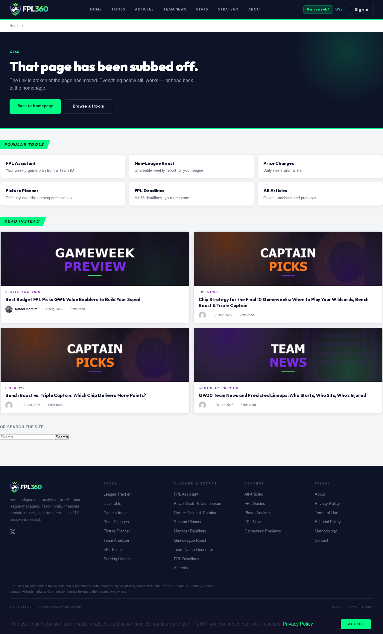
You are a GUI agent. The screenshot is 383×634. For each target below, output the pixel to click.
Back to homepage (35, 106)
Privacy (335, 607)
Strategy (228, 9)
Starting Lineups (118, 559)
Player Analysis (257, 513)
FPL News (253, 522)
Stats (202, 9)
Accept (356, 624)
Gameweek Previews (262, 531)
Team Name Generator (193, 549)
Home (96, 9)
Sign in (361, 9)
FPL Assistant (186, 494)
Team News (174, 9)
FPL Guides (254, 503)
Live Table (112, 503)
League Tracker (117, 494)
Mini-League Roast (190, 540)
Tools (118, 9)
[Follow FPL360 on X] (13, 533)
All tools (181, 568)
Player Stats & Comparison (197, 503)
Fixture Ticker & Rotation (195, 513)
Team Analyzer (116, 540)
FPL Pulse (113, 549)
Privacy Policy (327, 503)
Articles (144, 9)
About (255, 9)
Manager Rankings (190, 531)
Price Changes (116, 522)
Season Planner (187, 522)
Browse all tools (88, 106)
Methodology (326, 531)
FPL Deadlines (186, 559)
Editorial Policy (328, 522)
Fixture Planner (117, 531)
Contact (321, 540)
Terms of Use (326, 513)
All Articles (253, 494)
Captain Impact (117, 513)
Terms (351, 607)
